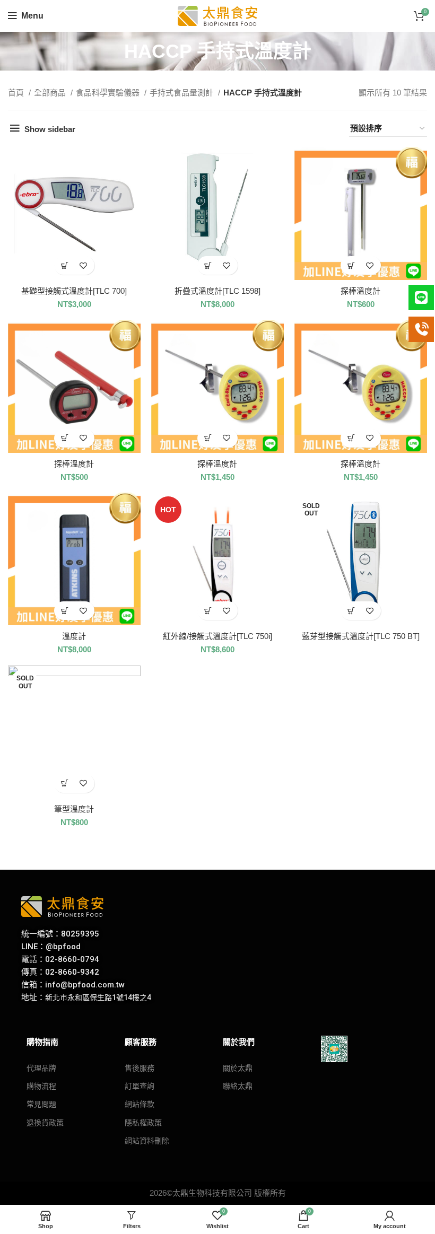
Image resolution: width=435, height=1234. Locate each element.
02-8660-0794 (72, 959)
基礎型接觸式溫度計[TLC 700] (74, 290)
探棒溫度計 (360, 290)
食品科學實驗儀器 (109, 92)
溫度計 (74, 636)
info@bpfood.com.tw (85, 985)
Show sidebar (49, 129)
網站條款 (139, 1104)
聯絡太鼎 (238, 1086)
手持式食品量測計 (182, 92)
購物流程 (41, 1086)
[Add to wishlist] (83, 265)
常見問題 (41, 1104)
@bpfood (63, 946)
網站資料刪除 (147, 1140)
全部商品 (51, 92)
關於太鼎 (238, 1068)
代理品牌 (41, 1068)
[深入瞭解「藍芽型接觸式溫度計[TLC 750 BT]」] (351, 610)
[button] (65, 265)
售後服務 (139, 1068)
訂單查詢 (139, 1086)
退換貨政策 (45, 1122)
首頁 (17, 92)
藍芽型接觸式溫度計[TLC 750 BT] (361, 636)
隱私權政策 (143, 1122)
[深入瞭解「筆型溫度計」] (65, 783)
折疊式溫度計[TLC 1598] (217, 290)
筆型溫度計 (74, 808)
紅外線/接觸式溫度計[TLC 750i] (217, 636)
